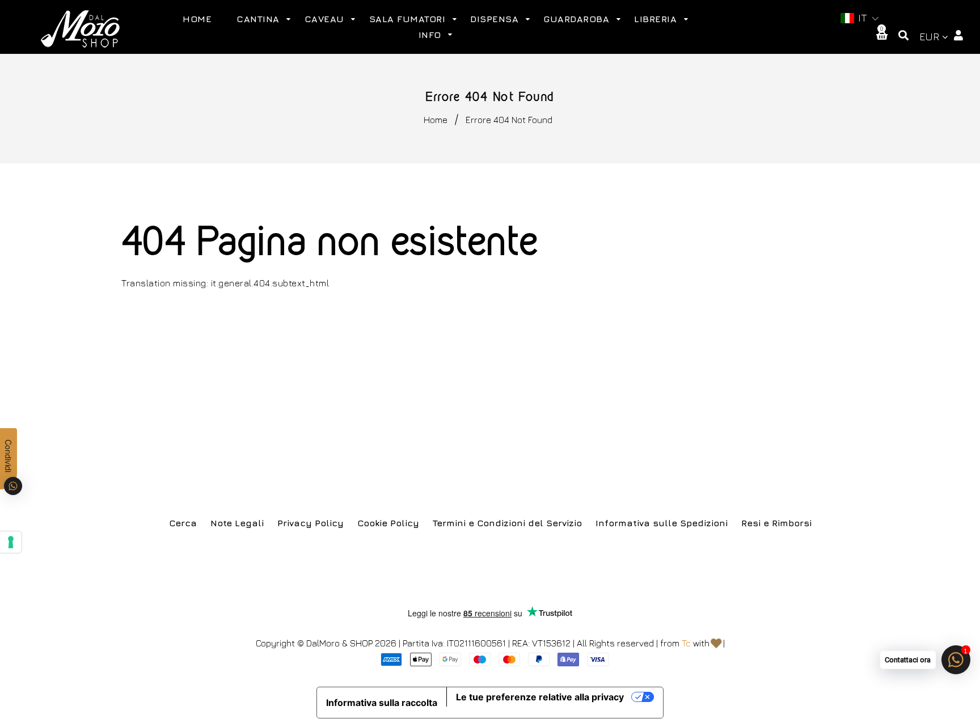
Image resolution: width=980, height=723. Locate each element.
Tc (686, 643)
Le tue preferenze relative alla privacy (540, 697)
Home (435, 120)
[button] (860, 18)
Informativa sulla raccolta (381, 702)
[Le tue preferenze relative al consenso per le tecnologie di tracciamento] (11, 542)
